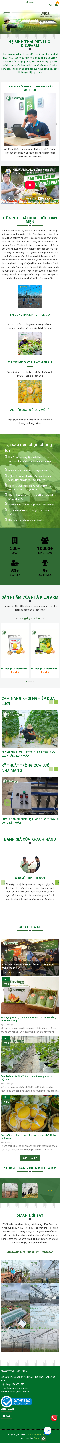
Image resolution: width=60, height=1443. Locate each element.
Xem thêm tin (30, 1158)
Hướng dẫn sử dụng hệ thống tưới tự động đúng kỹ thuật (30, 821)
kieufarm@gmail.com (18, 1388)
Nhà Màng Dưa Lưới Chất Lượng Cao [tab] (30, 1252)
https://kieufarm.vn (19, 1391)
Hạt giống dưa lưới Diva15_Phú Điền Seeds (23, 668)
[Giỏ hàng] (56, 5)
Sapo (36, 1438)
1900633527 (18, 1384)
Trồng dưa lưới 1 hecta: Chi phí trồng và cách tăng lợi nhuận (28, 754)
